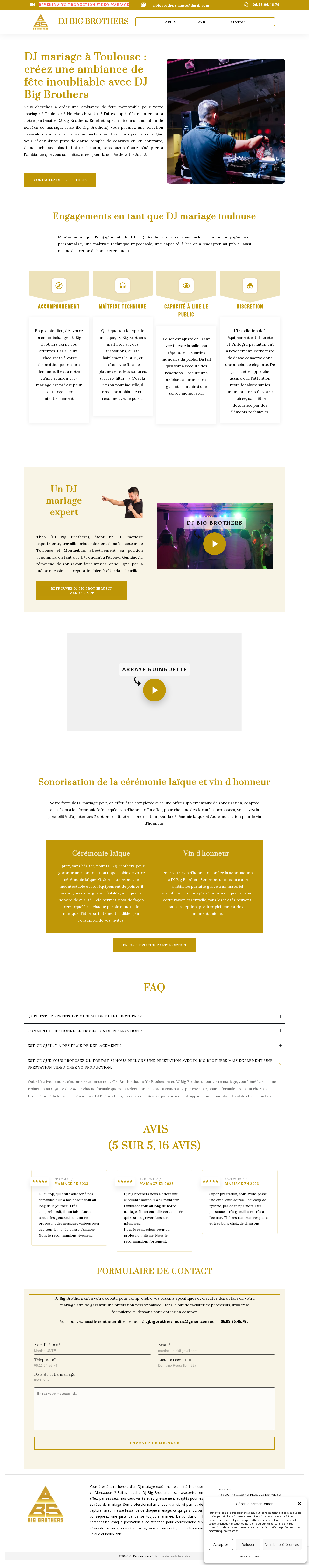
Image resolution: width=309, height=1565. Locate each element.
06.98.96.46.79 (266, 4)
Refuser (248, 1544)
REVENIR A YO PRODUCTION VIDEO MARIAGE (84, 4)
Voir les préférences (282, 1544)
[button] (299, 1503)
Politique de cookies (250, 1556)
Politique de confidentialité (171, 1556)
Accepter (220, 1544)
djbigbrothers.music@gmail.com (181, 5)
